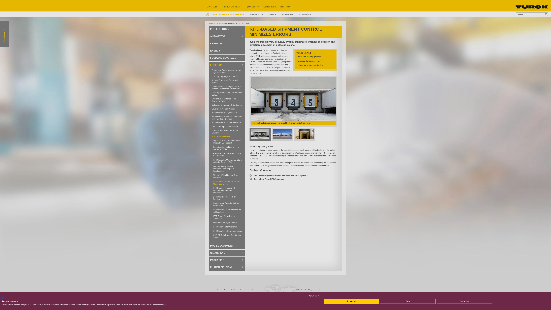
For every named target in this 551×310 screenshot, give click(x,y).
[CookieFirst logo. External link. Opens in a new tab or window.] (3, 298)
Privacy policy (314, 296)
